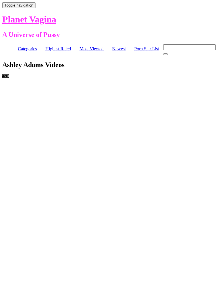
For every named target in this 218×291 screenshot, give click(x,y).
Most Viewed (91, 48)
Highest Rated (58, 48)
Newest (119, 48)
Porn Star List (146, 48)
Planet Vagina (29, 19)
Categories (27, 48)
